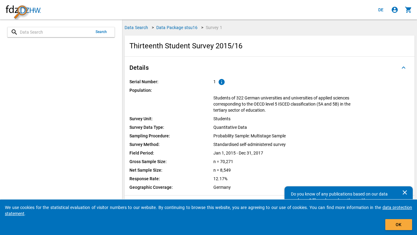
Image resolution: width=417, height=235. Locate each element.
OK (398, 224)
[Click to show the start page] (23, 10)
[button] (269, 68)
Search (101, 32)
